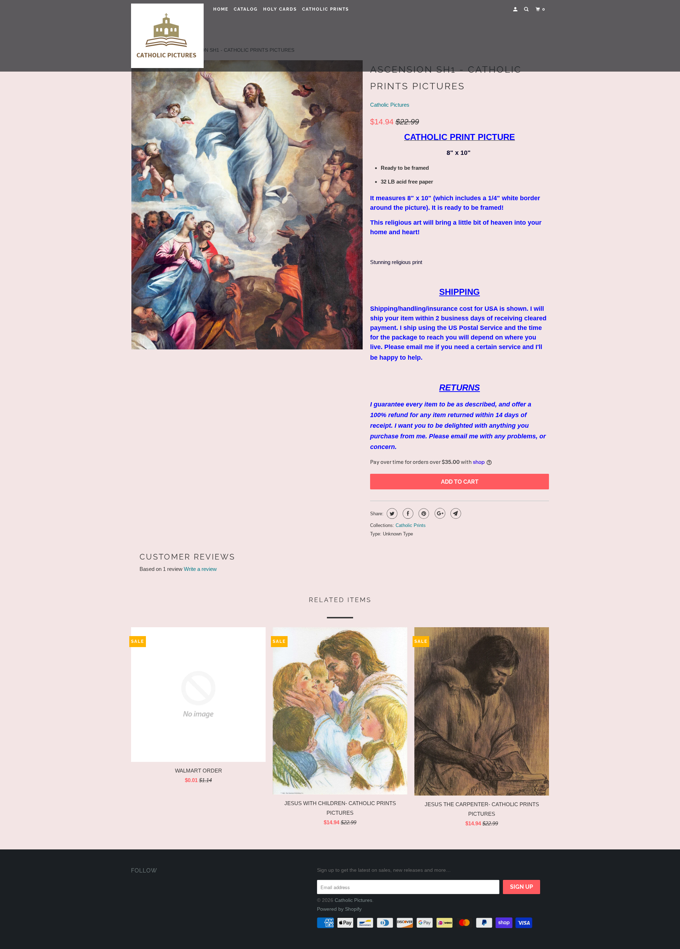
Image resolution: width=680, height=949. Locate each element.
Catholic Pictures (389, 105)
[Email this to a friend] (455, 513)
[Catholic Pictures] (167, 36)
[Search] (527, 9)
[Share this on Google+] (439, 513)
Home (220, 9)
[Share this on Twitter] (391, 513)
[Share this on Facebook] (407, 513)
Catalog (246, 9)
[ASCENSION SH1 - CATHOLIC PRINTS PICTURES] (247, 205)
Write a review (200, 569)
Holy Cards (280, 9)
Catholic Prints (325, 9)
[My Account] (516, 9)
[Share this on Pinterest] (423, 513)
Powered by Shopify (339, 909)
